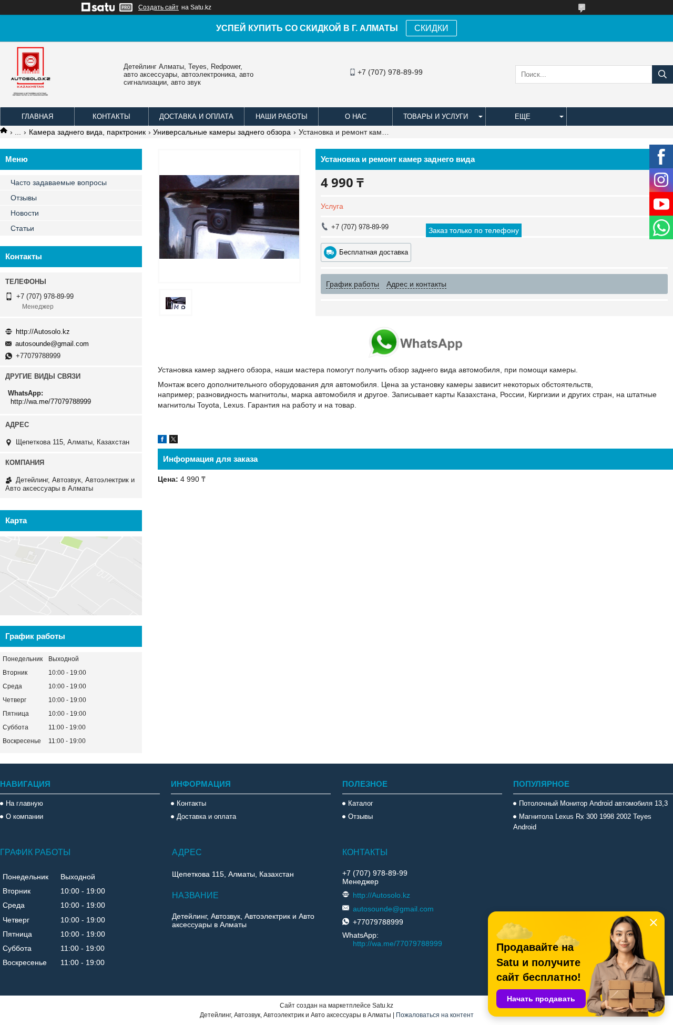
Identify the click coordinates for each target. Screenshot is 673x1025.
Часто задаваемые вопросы (59, 182)
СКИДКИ (431, 28)
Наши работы (282, 116)
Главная (37, 116)
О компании (24, 816)
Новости (25, 213)
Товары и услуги (435, 116)
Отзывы (24, 198)
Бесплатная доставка (373, 252)
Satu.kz (382, 1005)
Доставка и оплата (196, 116)
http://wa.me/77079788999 (51, 401)
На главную (24, 803)
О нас (355, 116)
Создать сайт (158, 7)
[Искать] (662, 74)
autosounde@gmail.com (52, 344)
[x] (173, 441)
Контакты (111, 116)
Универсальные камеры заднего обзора (222, 132)
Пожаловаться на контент (435, 1015)
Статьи (22, 228)
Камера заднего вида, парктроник (87, 132)
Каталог (360, 803)
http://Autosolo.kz (43, 332)
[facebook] (162, 441)
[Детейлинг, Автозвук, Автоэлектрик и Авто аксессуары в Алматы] (31, 102)
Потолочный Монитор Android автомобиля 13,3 (593, 803)
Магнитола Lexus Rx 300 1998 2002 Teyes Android (582, 822)
